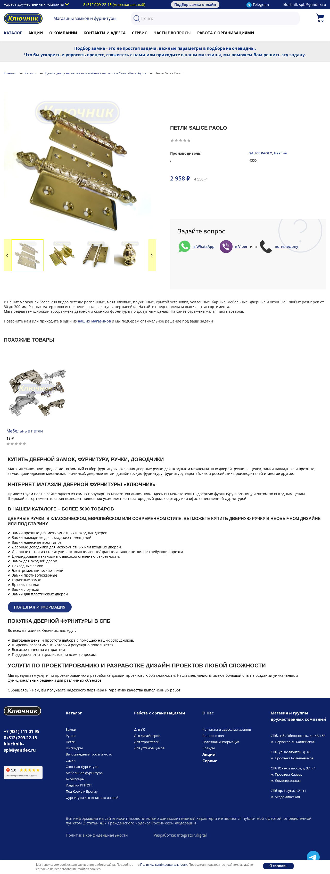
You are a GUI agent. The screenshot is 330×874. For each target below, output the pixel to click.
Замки (71, 729)
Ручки (71, 735)
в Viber (241, 246)
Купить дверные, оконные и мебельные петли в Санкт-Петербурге (95, 73)
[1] (172, 140)
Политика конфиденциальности (97, 835)
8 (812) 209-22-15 (20, 738)
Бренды (208, 748)
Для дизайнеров (147, 735)
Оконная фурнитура (82, 766)
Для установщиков (149, 748)
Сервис (139, 32)
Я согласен (278, 866)
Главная (10, 73)
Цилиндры (74, 748)
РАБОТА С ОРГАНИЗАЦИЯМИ (225, 32)
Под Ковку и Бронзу (82, 791)
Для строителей (146, 741)
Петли (70, 741)
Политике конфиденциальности (163, 865)
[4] (184, 140)
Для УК (139, 729)
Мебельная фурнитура (84, 772)
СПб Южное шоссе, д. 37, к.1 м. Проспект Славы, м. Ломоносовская (293, 774)
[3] (180, 140)
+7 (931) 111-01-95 (21, 731)
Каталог (13, 32)
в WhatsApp (203, 246)
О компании (63, 32)
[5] (188, 140)
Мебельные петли (24, 431)
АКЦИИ (35, 32)
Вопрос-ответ (213, 735)
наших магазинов (94, 321)
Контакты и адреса (105, 32)
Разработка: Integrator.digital (180, 835)
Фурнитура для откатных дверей (92, 797)
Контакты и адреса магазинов (226, 729)
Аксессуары (75, 779)
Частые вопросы (172, 32)
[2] (176, 140)
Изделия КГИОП (79, 785)
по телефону (286, 246)
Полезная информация (39, 607)
